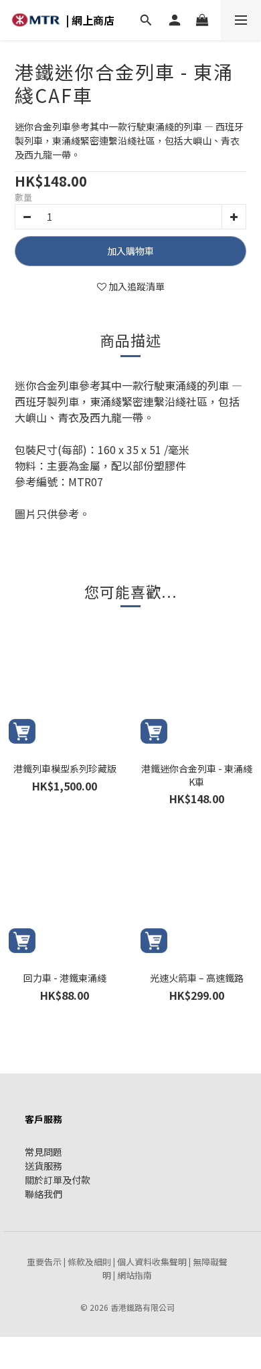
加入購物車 (130, 250)
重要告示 (44, 1261)
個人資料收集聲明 (152, 1261)
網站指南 (134, 1275)
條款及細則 (89, 1261)
